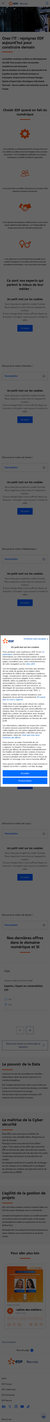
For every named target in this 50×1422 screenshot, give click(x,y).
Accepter (25, 773)
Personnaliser (25, 781)
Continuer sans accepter (35, 639)
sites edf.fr (30, 664)
